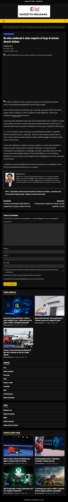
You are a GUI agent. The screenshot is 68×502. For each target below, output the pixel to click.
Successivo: (49, 203)
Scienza (39, 484)
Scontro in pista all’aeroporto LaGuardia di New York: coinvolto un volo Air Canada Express (17, 352)
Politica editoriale (9, 421)
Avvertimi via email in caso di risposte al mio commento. (22, 275)
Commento (8, 222)
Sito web (6, 263)
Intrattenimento (8, 394)
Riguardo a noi (8, 410)
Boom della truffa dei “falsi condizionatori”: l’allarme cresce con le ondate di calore (49, 319)
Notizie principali (8, 34)
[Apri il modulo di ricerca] (65, 21)
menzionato (16, 115)
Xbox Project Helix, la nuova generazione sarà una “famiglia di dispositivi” (18, 489)
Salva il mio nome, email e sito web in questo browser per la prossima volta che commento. (31, 271)
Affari (5, 379)
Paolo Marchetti (9, 325)
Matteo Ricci (9, 46)
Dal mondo (7, 375)
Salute (38, 454)
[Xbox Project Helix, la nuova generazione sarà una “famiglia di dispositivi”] (18, 476)
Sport (5, 390)
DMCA (5, 418)
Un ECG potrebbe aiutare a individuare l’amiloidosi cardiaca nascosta (47, 459)
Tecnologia (7, 386)
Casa (5, 368)
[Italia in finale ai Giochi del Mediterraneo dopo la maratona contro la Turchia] (18, 446)
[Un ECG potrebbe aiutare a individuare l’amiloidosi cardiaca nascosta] (49, 446)
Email (6, 256)
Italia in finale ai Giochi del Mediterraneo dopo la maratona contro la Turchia (17, 459)
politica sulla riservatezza (11, 425)
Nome (6, 248)
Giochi (7, 484)
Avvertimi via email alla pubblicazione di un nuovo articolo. (24, 279)
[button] (4, 21)
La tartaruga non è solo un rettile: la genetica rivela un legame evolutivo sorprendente (49, 489)
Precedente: (17, 203)
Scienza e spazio (8, 382)
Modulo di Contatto (9, 398)
